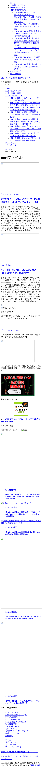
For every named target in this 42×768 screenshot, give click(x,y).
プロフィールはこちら (10, 330)
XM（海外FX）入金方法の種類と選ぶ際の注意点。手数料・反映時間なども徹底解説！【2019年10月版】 (25, 121)
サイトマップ (10, 143)
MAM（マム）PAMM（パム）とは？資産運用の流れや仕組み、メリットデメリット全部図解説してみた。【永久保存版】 (22, 496)
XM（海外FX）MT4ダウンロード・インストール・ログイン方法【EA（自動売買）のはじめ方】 (25, 128)
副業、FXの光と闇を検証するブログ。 (16, 78)
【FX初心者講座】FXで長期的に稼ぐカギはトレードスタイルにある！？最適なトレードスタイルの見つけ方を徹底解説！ (22, 514)
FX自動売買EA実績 (13, 93)
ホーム (8, 88)
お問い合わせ (10, 145)
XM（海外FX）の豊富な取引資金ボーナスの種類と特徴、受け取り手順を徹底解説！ (25, 114)
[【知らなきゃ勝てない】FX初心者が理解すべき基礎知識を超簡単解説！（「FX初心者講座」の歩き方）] (17, 395)
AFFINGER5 (35, 765)
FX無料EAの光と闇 (13, 91)
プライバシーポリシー (14, 747)
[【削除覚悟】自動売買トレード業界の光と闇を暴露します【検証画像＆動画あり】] (17, 362)
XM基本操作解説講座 (14, 96)
